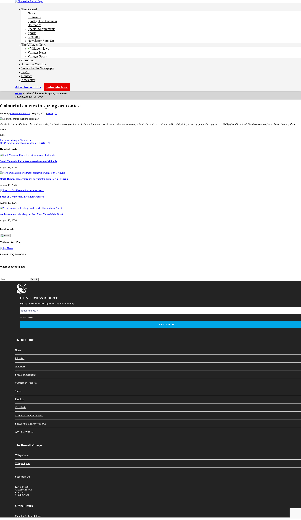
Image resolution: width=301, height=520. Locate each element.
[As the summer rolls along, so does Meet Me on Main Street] (31, 208)
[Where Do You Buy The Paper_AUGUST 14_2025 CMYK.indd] (150, 273)
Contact (26, 76)
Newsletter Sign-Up (41, 41)
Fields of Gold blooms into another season (22, 196)
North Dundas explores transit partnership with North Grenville (34, 179)
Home (18, 93)
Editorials (34, 17)
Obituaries (34, 25)
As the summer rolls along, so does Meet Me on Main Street (31, 214)
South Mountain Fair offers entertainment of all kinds (28, 161)
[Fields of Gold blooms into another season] (22, 190)
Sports (32, 33)
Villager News (37, 52)
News (31, 13)
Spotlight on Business (42, 21)
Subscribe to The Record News (30, 423)
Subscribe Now (57, 87)
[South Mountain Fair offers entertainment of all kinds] (27, 155)
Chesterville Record (20, 113)
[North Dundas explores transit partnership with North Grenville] (32, 172)
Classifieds (28, 60)
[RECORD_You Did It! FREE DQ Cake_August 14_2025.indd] (150, 260)
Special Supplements (41, 29)
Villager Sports (38, 56)
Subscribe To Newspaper (37, 68)
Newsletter (28, 80)
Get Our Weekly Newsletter (29, 415)
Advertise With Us (33, 64)
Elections (34, 37)
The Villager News (33, 44)
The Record (29, 9)
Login (25, 72)
